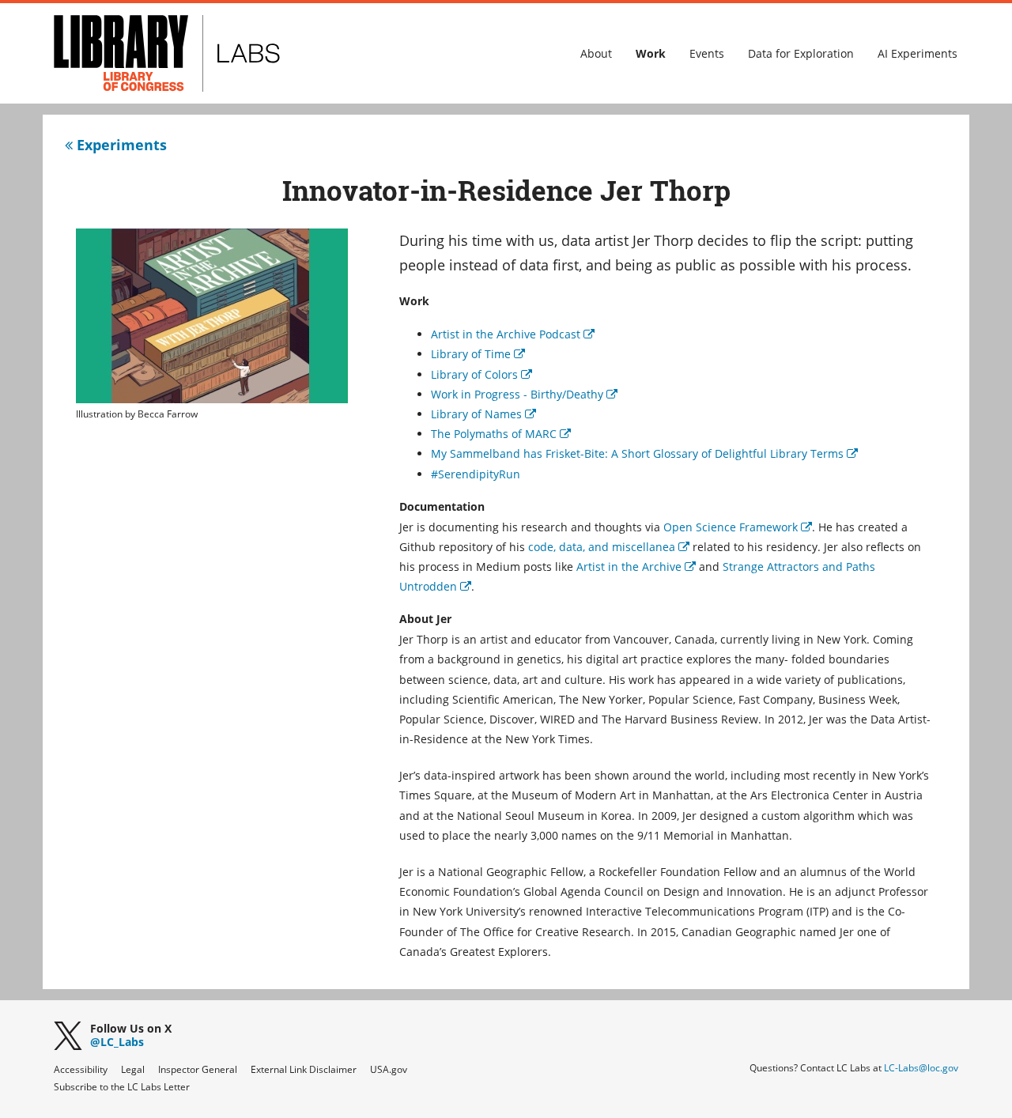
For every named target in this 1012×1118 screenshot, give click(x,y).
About (596, 53)
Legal (133, 1069)
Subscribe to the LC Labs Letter (122, 1086)
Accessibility (81, 1069)
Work (651, 53)
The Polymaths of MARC (501, 433)
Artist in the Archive (636, 566)
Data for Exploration (801, 53)
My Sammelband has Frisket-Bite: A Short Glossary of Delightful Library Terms (644, 453)
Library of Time (478, 353)
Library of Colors (481, 374)
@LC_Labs (131, 1035)
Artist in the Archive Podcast (513, 334)
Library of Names (483, 413)
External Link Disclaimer (304, 1069)
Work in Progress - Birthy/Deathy (524, 394)
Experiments (120, 144)
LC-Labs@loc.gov (921, 1068)
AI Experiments (917, 53)
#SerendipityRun (475, 474)
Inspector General (197, 1069)
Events (706, 53)
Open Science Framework (737, 526)
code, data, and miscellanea (608, 546)
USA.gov (388, 1069)
